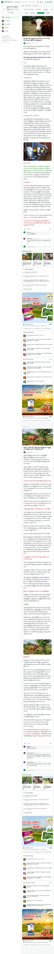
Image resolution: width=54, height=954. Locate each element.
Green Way (28, 43)
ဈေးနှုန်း (6, 31)
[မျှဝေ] (50, 229)
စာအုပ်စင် (6, 28)
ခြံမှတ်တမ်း (26, 13)
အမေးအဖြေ (7, 21)
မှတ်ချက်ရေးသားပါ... (31, 247)
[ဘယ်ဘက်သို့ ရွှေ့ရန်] (24, 13)
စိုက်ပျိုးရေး (38, 9)
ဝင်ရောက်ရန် (11, 13)
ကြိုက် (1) (28, 759)
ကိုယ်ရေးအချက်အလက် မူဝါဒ (7, 38)
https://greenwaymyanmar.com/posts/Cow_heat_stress (37, 57)
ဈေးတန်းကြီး (7, 24)
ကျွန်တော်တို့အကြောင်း (5, 36)
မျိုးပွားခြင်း (33, 13)
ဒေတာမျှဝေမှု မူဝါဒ (13, 40)
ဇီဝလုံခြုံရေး (48, 13)
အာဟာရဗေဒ (35, 5)
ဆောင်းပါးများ (7, 17)
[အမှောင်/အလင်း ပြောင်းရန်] (37, 2)
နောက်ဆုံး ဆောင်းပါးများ (29, 9)
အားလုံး (50, 359)
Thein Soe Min (29, 452)
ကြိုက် (28, 236)
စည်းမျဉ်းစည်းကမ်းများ (6, 40)
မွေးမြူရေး (45, 9)
